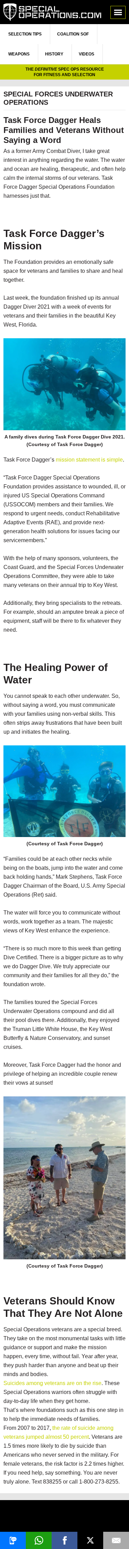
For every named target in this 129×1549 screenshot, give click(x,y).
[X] (90, 1540)
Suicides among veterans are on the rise (52, 1383)
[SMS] (13, 1540)
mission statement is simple (89, 460)
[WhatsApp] (39, 1540)
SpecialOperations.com (52, 12)
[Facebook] (64, 1540)
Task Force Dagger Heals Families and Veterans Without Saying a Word (63, 130)
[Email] (116, 1540)
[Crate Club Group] (64, 1516)
